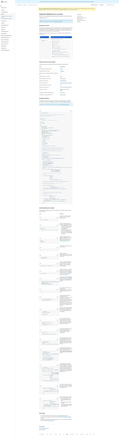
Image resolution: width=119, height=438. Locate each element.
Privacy (51, 434)
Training (87, 434)
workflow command (63, 340)
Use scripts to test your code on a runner (7, 16)
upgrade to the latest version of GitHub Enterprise (50, 9)
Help (63, 434)
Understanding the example (64, 104)
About (94, 434)
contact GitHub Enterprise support (72, 9)
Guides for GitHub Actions (5, 50)
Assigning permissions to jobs (64, 240)
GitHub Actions (4, 7)
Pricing (77, 434)
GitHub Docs (5, 1)
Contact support (42, 429)
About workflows (51, 420)
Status (60, 434)
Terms (47, 434)
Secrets (61, 76)
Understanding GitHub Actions (62, 415)
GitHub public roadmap (58, 21)
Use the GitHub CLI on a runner (7, 18)
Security (56, 434)
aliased (65, 365)
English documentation (90, 1)
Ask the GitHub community (44, 428)
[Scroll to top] (117, 436)
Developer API (82, 434)
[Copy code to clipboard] (71, 110)
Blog (90, 434)
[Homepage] (66, 434)
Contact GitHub (72, 434)
